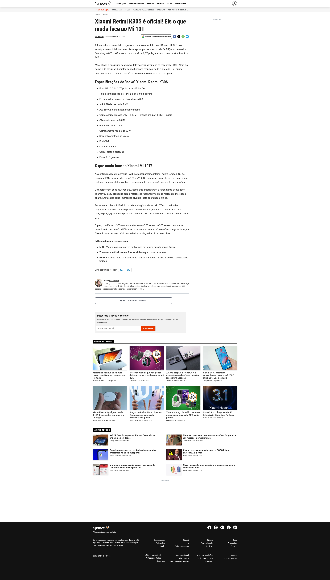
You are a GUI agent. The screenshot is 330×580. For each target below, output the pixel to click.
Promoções (121, 4)
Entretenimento (207, 543)
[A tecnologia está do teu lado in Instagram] (216, 527)
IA (188, 543)
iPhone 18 (161, 10)
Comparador (180, 4)
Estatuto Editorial (182, 555)
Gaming (234, 546)
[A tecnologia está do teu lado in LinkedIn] (235, 527)
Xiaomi (186, 540)
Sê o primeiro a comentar (135, 300)
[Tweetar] (178, 36)
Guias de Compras (136, 4)
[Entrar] (234, 3)
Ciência (210, 540)
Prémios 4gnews (230, 558)
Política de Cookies (205, 558)
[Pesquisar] (227, 3)
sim (121, 270)
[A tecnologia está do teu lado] (103, 3)
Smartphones (159, 540)
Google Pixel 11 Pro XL (121, 10)
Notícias (160, 4)
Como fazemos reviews (179, 561)
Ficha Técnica (183, 558)
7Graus (107, 556)
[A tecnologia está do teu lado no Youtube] (222, 527)
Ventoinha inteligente (178, 10)
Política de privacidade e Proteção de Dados (153, 556)
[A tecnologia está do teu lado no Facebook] (209, 527)
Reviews (150, 4)
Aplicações (160, 543)
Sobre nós (161, 561)
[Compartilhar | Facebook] (174, 36)
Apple (162, 546)
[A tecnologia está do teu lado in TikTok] (229, 527)
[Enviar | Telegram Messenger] (187, 36)
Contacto (209, 561)
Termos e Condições (205, 555)
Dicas (169, 4)
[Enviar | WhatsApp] (183, 36)
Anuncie (234, 555)
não (128, 270)
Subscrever (148, 328)
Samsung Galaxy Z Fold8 (143, 10)
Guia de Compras (182, 546)
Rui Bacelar (99, 36)
